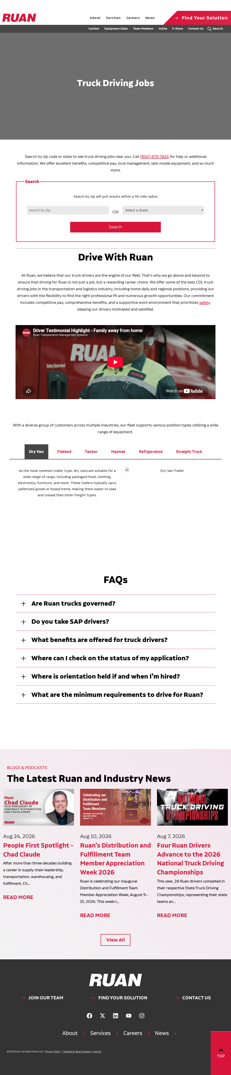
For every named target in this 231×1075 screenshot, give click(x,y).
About (70, 1033)
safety (204, 302)
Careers (132, 1033)
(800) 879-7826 (154, 156)
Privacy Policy (53, 1051)
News (162, 1033)
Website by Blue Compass (77, 1051)
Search (115, 227)
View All (115, 940)
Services (100, 1033)
